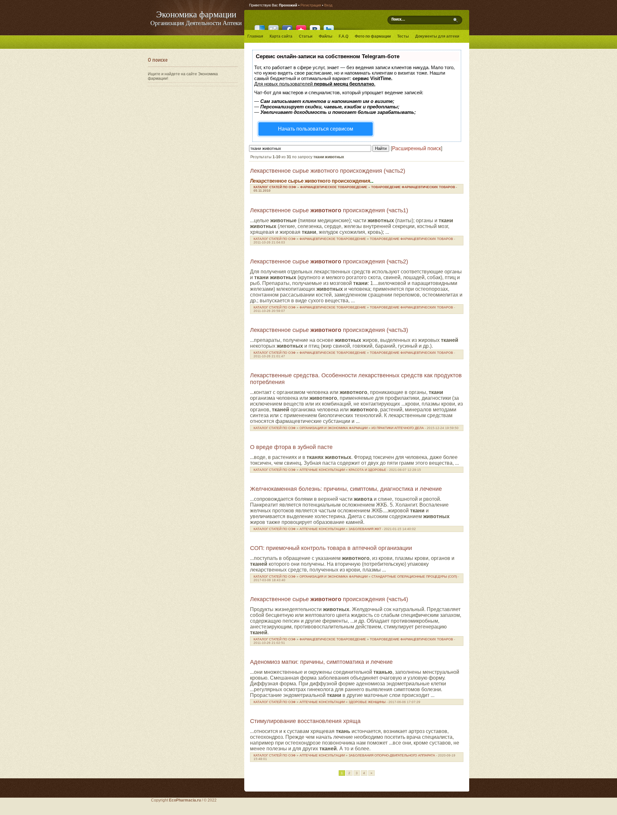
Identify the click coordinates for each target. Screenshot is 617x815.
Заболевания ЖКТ (365, 529)
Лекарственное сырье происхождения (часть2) (329, 261)
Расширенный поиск (416, 148)
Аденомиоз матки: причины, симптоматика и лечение (321, 662)
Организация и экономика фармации (334, 428)
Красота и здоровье (367, 470)
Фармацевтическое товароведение (333, 187)
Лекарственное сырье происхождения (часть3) (329, 330)
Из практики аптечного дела (397, 428)
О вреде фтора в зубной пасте (291, 447)
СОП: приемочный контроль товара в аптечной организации (331, 548)
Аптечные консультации (322, 470)
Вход (328, 5)
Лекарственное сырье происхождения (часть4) (329, 599)
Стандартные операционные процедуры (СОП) (414, 576)
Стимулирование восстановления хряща (305, 721)
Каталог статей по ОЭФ (275, 187)
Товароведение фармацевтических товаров (413, 187)
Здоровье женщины (367, 702)
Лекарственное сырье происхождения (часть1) (329, 210)
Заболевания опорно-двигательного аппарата (392, 755)
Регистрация (310, 5)
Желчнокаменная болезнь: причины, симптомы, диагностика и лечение (346, 489)
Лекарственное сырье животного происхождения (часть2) (327, 171)
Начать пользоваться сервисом (315, 129)
